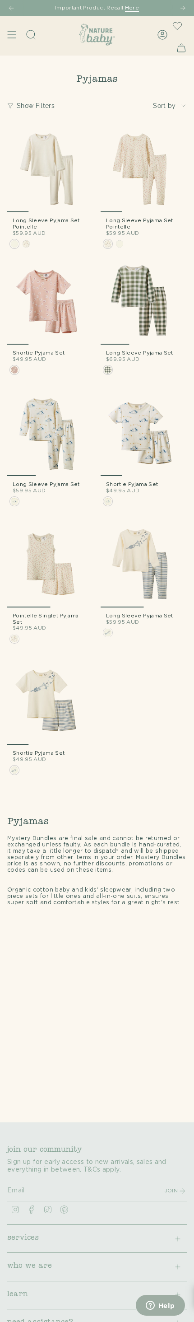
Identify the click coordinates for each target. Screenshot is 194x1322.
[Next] (183, 8)
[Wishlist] (177, 25)
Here (132, 7)
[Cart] (181, 47)
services (23, 1238)
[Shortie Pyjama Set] (50, 301)
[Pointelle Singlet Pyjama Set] (50, 564)
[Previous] (11, 8)
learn (17, 1295)
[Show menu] (12, 34)
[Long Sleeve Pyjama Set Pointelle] (50, 169)
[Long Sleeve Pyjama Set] (144, 301)
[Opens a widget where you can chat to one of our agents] (160, 1306)
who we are (29, 1266)
